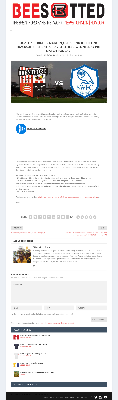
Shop (67, 397)
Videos (51, 397)
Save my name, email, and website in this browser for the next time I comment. (43, 314)
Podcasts (59, 397)
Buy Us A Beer (82, 397)
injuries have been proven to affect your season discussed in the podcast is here (68, 197)
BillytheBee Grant (50, 55)
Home (45, 397)
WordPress (45, 394)
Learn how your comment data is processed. (57, 323)
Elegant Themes (26, 394)
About (72, 397)
